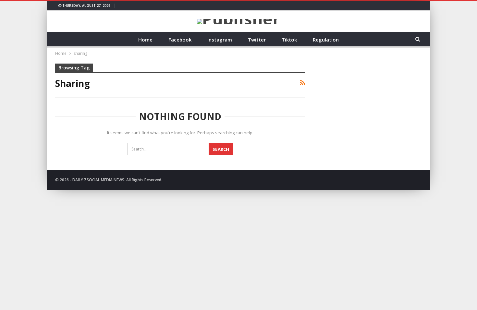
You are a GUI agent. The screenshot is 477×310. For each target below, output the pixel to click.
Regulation (326, 39)
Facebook (179, 39)
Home (145, 39)
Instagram (219, 39)
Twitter (257, 39)
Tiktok (289, 39)
